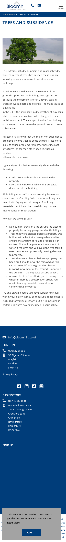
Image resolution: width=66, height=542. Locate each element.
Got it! (31, 532)
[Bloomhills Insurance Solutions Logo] (16, 8)
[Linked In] (27, 388)
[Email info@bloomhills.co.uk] (39, 5)
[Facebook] (20, 388)
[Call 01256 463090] (32, 5)
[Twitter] (34, 388)
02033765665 (16, 351)
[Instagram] (41, 388)
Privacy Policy (10, 374)
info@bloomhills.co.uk (22, 337)
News (13, 14)
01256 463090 (17, 401)
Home (5, 14)
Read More (13, 522)
